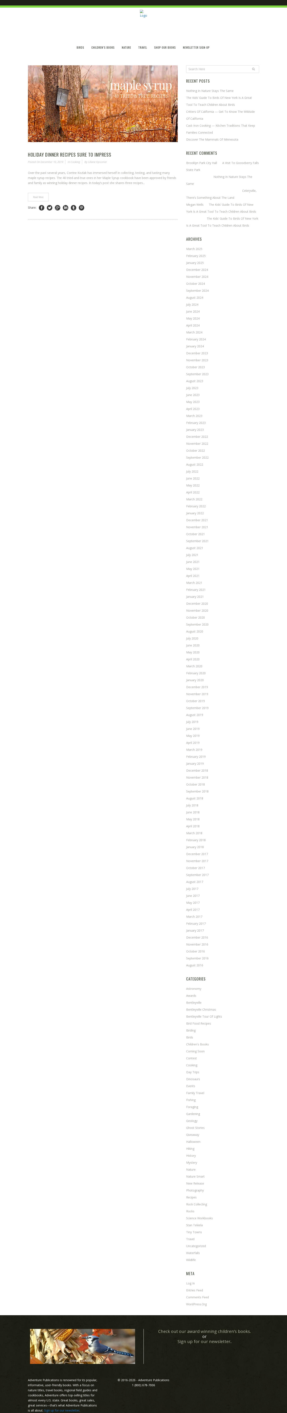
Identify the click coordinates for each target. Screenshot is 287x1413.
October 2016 (195, 951)
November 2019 (197, 694)
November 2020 (197, 610)
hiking (190, 1149)
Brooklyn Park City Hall (201, 163)
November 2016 (197, 944)
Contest (191, 1058)
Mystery (191, 1162)
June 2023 (193, 395)
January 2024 (195, 346)
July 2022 (192, 471)
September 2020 (197, 624)
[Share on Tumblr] (73, 208)
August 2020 (194, 631)
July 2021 (192, 555)
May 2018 (193, 819)
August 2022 (194, 464)
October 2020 (195, 617)
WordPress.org (196, 1304)
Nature (191, 1169)
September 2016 (197, 958)
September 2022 (197, 457)
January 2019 (195, 764)
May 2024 (193, 318)
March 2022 (194, 499)
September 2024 (197, 291)
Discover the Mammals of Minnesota (212, 139)
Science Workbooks (199, 1218)
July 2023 (192, 388)
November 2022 (197, 444)
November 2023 (197, 360)
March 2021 (194, 583)
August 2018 (194, 798)
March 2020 (194, 666)
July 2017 (192, 889)
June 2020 (193, 645)
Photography (195, 1190)
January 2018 (195, 847)
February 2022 (196, 506)
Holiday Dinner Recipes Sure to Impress (69, 154)
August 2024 (194, 297)
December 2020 (197, 604)
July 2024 (192, 304)
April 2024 (193, 325)
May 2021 (193, 569)
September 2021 (197, 541)
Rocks (190, 1211)
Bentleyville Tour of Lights (204, 1016)
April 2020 (193, 659)
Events (190, 1086)
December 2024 (197, 270)
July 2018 (192, 805)
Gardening (193, 1114)
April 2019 (193, 743)
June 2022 (193, 478)
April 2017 (193, 910)
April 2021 (193, 576)
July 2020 (192, 638)
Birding (191, 1030)
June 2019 (193, 729)
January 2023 (195, 430)
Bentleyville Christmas (201, 1009)
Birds (189, 1037)
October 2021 (195, 534)
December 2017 (197, 854)
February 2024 (196, 339)
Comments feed (197, 1297)
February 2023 (196, 423)
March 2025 (194, 249)
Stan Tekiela (194, 1225)
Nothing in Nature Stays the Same (210, 91)
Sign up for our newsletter (204, 1341)
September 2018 (197, 791)
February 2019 (196, 757)
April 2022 (193, 492)
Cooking (75, 162)
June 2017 (193, 896)
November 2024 (197, 277)
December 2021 (197, 520)
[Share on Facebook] (41, 208)
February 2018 (196, 840)
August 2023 (194, 381)
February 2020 (196, 673)
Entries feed (194, 1290)
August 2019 (194, 715)
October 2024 (195, 284)
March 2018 (194, 833)
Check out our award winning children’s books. (204, 1331)
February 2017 (196, 923)
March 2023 (194, 416)
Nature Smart (195, 1176)
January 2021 (195, 597)
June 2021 (193, 562)
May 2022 (193, 485)
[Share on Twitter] (49, 208)
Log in (190, 1283)
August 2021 (194, 548)
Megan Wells (195, 205)
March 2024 (194, 332)
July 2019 (192, 722)
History (191, 1156)
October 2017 (195, 868)
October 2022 (195, 451)
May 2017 (193, 903)
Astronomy (193, 989)
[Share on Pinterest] (81, 208)
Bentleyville (193, 1003)
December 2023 (197, 353)
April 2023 (193, 409)
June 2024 (193, 311)
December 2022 (197, 437)
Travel (190, 1239)
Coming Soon (195, 1051)
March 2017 (194, 917)
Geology (191, 1121)
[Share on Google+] (57, 208)
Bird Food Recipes (198, 1023)
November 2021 (197, 527)
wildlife (191, 1260)
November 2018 (197, 777)
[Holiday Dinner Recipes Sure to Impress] (103, 103)
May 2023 (193, 402)
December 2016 (197, 937)
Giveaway (192, 1135)
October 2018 (195, 784)
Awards (191, 996)
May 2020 (193, 652)
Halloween (193, 1142)
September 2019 (197, 708)
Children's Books (197, 1044)
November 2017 (197, 861)
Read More (38, 197)
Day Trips (192, 1072)
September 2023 (197, 374)
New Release (195, 1183)
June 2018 (193, 812)
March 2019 (194, 750)
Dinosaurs (193, 1079)
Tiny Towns (194, 1232)
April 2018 (193, 826)
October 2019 (195, 701)
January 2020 (195, 680)
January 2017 (195, 930)
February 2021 (196, 590)
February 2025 (196, 256)
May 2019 (193, 736)
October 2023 (195, 367)
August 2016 (194, 965)
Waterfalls (193, 1253)
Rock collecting (196, 1204)
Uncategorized (196, 1246)
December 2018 (197, 770)
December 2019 (197, 687)
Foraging (192, 1107)
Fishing (191, 1100)
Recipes (191, 1197)
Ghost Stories (195, 1128)
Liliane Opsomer (97, 162)
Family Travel (195, 1093)
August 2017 (194, 882)
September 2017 (197, 875)
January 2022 (195, 513)
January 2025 (195, 263)
